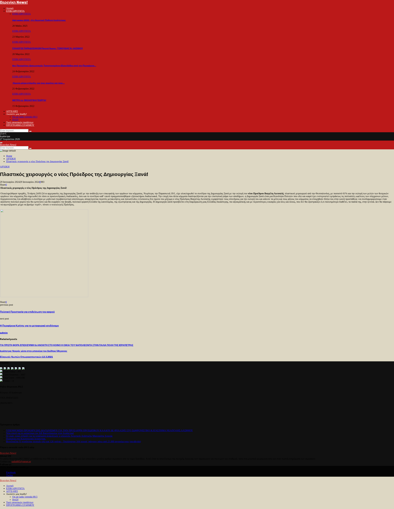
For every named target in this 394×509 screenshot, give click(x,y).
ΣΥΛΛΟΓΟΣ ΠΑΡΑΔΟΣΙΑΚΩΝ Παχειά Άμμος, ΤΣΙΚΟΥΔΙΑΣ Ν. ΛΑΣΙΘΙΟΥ (47, 48)
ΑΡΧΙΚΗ (5, 166)
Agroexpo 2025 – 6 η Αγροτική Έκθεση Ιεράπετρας (39, 20)
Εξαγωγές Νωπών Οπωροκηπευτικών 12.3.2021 (26, 356)
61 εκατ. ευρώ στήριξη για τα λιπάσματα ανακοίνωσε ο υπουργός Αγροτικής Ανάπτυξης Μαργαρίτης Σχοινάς (59, 436)
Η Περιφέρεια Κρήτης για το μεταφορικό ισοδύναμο (29, 325)
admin (4, 332)
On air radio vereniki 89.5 (24, 116)
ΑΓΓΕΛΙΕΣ (12, 111)
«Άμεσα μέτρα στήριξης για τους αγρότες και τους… (38, 83)
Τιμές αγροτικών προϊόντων (19, 122)
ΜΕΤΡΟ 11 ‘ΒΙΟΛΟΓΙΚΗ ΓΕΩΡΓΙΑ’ (29, 100)
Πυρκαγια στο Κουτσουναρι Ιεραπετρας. (26, 438)
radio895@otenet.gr (21, 461)
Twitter (9, 475)
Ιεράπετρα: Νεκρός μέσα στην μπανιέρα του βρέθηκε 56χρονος (33, 351)
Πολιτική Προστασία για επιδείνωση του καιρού (27, 311)
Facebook (11, 472)
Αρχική (9, 8)
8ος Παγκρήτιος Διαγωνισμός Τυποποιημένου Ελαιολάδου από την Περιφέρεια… (54, 65)
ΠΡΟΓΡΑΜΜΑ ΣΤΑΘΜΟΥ (20, 125)
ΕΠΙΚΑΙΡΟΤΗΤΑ (15, 11)
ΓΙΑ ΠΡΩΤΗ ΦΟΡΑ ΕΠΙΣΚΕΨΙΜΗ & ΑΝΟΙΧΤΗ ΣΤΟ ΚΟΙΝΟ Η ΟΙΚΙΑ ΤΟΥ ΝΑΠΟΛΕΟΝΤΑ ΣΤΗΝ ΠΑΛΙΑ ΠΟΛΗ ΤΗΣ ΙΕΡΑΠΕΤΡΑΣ (66, 345)
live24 (15, 119)
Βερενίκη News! (14, 2)
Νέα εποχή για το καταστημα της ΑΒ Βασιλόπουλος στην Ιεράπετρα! (40, 433)
